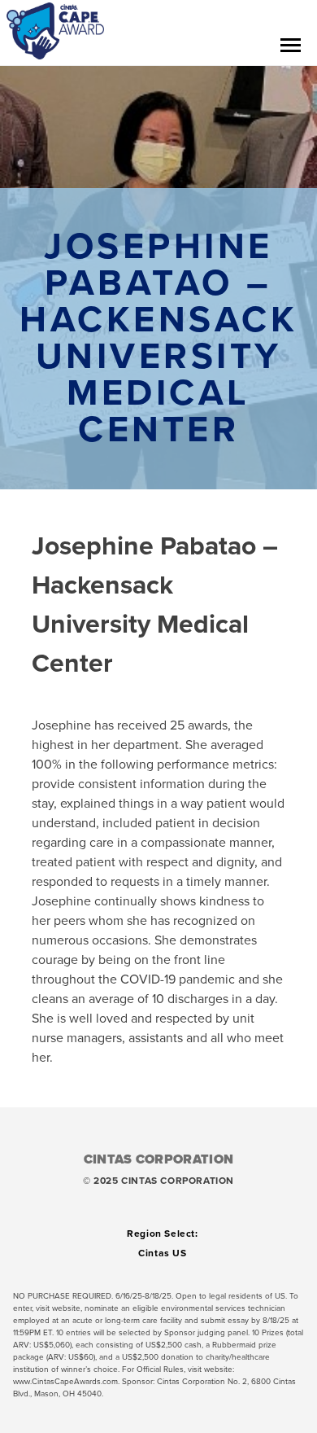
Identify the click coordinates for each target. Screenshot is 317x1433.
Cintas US (162, 1253)
